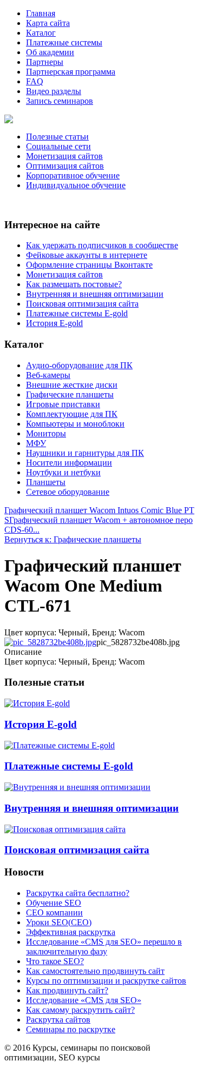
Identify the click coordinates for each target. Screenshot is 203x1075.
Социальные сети (58, 146)
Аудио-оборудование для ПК (79, 365)
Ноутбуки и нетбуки (63, 472)
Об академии (50, 52)
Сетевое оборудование (67, 491)
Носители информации (69, 462)
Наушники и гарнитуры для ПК (85, 452)
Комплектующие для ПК (71, 414)
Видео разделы (53, 91)
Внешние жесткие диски (71, 384)
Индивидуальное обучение (76, 185)
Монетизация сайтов (64, 156)
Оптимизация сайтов (65, 165)
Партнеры (44, 62)
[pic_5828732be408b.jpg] (50, 642)
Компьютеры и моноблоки (75, 423)
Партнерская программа (70, 71)
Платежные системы (64, 42)
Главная (40, 13)
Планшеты (46, 482)
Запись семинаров (59, 100)
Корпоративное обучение (73, 175)
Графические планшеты (70, 394)
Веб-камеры (48, 375)
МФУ (36, 443)
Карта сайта (48, 23)
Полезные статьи (57, 136)
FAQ (34, 81)
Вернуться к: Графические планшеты (72, 539)
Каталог (41, 32)
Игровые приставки (63, 404)
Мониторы (46, 433)
